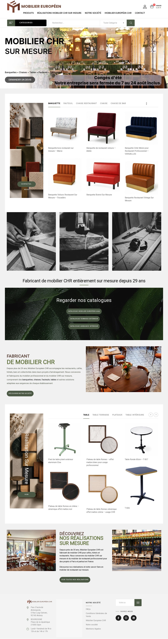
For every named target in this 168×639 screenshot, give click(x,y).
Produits (28, 13)
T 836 (127, 508)
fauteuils (46, 379)
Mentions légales (93, 629)
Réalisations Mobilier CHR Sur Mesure (59, 13)
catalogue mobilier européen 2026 (84, 311)
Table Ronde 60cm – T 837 (136, 459)
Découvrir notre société (20, 393)
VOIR (27, 494)
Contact (140, 13)
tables (53, 379)
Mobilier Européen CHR (118, 13)
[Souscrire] (138, 602)
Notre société (93, 13)
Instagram (126, 619)
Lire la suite (66, 140)
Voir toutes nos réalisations (75, 579)
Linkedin (134, 619)
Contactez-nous (26, 185)
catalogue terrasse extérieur (84, 319)
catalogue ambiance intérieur (84, 326)
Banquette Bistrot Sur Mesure (99, 195)
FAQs (88, 609)
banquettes (27, 379)
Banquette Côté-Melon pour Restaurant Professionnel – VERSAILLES (137, 151)
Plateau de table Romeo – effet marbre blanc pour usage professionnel (100, 462)
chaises (37, 379)
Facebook (118, 619)
